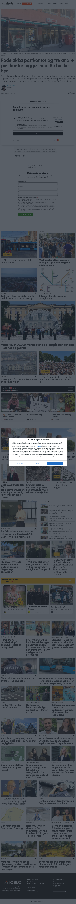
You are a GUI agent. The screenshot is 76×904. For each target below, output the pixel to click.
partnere (39, 446)
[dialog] (38, 452)
